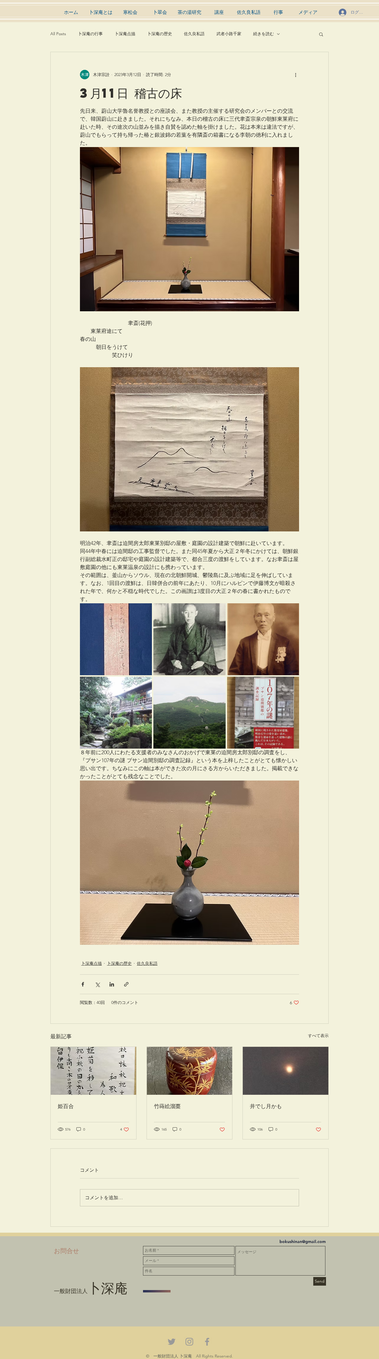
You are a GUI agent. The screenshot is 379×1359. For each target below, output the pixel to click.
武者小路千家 (228, 33)
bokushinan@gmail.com (303, 1241)
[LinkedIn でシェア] (112, 984)
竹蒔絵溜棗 (167, 1106)
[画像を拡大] (116, 639)
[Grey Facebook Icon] (207, 1342)
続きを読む (263, 33)
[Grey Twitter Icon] (171, 1342)
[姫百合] (93, 1071)
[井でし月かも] (285, 1071)
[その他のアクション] (295, 74)
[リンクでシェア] (126, 984)
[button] (321, 34)
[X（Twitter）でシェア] (97, 984)
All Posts (58, 33)
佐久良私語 (194, 33)
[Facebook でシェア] (83, 984)
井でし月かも (266, 1106)
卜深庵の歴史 (159, 33)
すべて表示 (318, 1035)
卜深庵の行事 (90, 33)
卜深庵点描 (125, 33)
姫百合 (66, 1106)
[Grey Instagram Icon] (189, 1342)
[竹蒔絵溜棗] (189, 1071)
